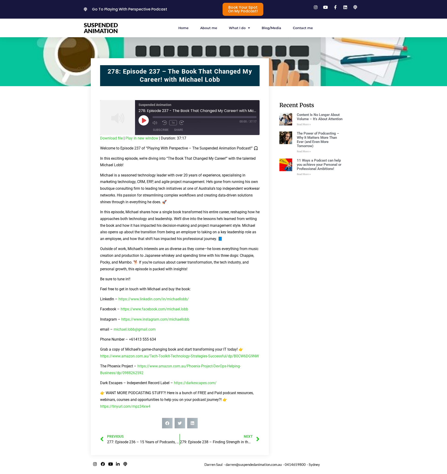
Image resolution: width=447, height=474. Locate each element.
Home (183, 28)
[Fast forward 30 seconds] (183, 122)
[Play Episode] (144, 120)
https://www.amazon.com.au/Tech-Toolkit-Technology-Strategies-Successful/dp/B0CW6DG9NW (179, 356)
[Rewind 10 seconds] (164, 122)
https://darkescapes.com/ (195, 383)
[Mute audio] (156, 123)
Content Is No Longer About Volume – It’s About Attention (319, 117)
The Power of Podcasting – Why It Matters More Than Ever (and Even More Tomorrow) (318, 139)
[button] (167, 423)
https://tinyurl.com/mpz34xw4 (125, 406)
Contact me (303, 28)
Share (178, 130)
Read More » (304, 124)
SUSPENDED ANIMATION (101, 27)
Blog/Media (271, 28)
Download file (111, 138)
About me (208, 28)
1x (173, 122)
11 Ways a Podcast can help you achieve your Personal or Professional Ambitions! (319, 164)
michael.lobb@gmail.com (135, 329)
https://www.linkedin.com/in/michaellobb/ (154, 299)
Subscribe (161, 130)
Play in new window (141, 138)
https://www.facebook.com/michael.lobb (154, 309)
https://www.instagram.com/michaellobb (155, 319)
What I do (237, 28)
